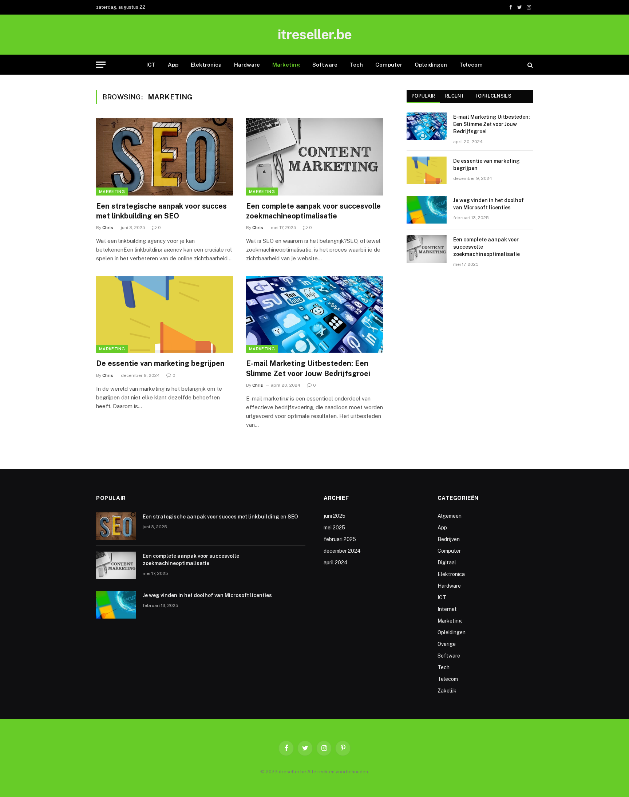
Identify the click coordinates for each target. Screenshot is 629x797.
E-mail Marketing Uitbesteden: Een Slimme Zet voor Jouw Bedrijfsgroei (308, 368)
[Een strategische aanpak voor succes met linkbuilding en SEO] (164, 157)
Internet (447, 609)
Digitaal (447, 562)
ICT (150, 65)
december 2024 (342, 551)
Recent (454, 96)
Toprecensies (493, 96)
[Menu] (101, 64)
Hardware (247, 65)
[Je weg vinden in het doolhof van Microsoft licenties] (427, 210)
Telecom (471, 65)
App (173, 65)
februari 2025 (340, 539)
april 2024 (336, 562)
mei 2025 (334, 527)
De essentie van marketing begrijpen (160, 363)
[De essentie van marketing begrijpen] (164, 314)
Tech (356, 65)
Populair (423, 96)
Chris (107, 227)
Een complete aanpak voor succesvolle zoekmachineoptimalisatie (313, 211)
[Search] (529, 64)
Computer (388, 65)
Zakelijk (447, 691)
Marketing (286, 65)
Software (324, 65)
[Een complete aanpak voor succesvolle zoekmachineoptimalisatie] (314, 157)
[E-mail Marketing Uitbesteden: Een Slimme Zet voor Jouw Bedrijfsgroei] (314, 314)
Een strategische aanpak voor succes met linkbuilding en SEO (161, 211)
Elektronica (206, 65)
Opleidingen (431, 65)
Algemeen (450, 516)
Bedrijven (449, 539)
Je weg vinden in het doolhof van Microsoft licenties (488, 203)
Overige (447, 644)
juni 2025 (334, 516)
